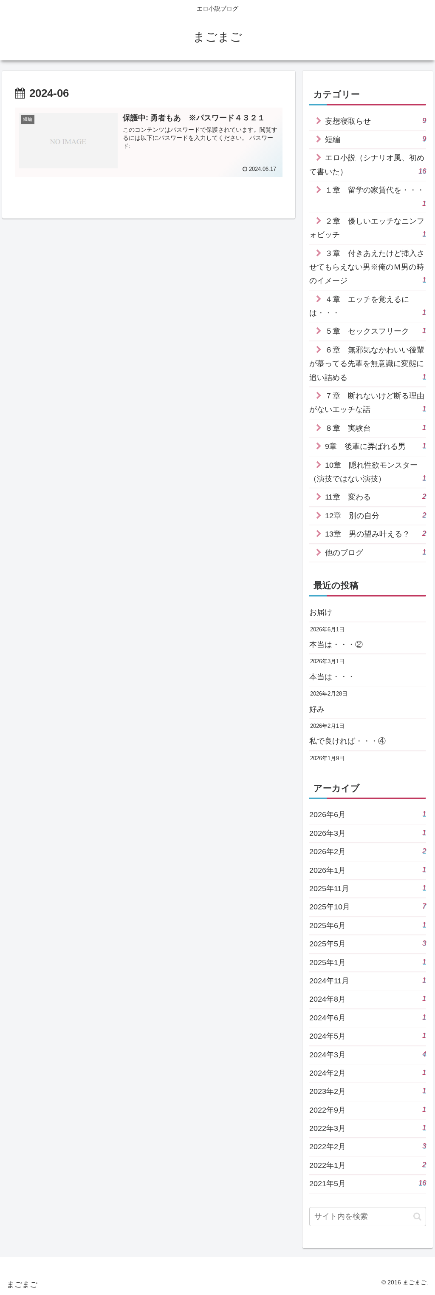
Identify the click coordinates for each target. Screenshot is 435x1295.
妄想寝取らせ (375, 120)
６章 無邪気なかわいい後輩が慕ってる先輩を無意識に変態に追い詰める (367, 364)
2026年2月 (367, 851)
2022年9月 (367, 1109)
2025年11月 (367, 888)
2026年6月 (367, 814)
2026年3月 (367, 833)
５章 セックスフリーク (375, 331)
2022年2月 (367, 1146)
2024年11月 (367, 980)
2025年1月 (367, 962)
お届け (320, 612)
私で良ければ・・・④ (347, 741)
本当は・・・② (336, 644)
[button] (417, 1216)
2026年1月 (367, 870)
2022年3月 (367, 1128)
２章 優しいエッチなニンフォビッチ (367, 228)
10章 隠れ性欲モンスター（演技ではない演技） (367, 472)
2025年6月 (367, 925)
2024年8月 (367, 998)
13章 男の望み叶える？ (375, 533)
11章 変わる (375, 496)
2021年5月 (367, 1183)
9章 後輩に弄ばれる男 (375, 446)
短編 (375, 139)
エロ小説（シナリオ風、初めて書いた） (367, 164)
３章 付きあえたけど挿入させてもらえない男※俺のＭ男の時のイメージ (367, 267)
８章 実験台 (375, 427)
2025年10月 (367, 906)
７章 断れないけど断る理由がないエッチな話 (367, 403)
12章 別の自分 (375, 515)
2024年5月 (367, 1035)
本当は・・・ (332, 677)
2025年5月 (367, 943)
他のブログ (375, 552)
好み (317, 709)
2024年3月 (367, 1054)
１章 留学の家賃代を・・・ (375, 196)
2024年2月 (367, 1072)
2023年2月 (367, 1091)
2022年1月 (367, 1165)
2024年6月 (367, 1017)
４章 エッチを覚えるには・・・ (367, 306)
